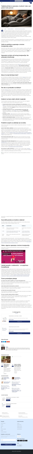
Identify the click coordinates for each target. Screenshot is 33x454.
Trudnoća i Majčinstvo (10, 28)
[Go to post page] (6, 359)
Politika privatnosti (19, 427)
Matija (5, 28)
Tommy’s (19, 64)
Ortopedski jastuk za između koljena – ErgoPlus (22, 133)
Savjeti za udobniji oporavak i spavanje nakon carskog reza (17, 365)
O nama (2, 424)
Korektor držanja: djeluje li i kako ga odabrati (6, 378)
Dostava (18, 423)
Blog (1, 427)
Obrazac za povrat (19, 426)
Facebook (2, 341)
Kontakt (2, 430)
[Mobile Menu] (31, 3)
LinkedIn (5, 341)
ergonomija (16, 28)
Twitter (3, 341)
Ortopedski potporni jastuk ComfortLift (15, 146)
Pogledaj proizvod (19, 321)
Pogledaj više (8, 400)
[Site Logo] (4, 3)
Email (8, 341)
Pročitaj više (5, 373)
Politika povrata (19, 424)
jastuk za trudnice (22, 28)
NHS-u (5, 59)
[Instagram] (20, 436)
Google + (7, 341)
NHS (11, 113)
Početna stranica (3, 423)
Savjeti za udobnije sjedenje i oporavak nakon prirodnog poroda (17, 275)
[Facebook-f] (18, 436)
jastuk (19, 28)
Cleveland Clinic (4, 142)
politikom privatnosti (3, 442)
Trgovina (2, 426)
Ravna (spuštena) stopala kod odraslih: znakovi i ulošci (17, 378)
